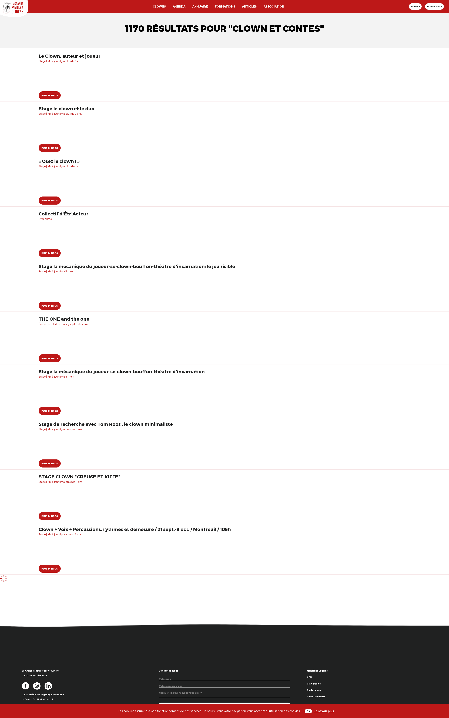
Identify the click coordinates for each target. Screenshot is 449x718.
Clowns (159, 6)
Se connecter (434, 6)
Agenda (179, 6)
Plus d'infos (49, 95)
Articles (249, 6)
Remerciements (316, 696)
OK (308, 711)
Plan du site (314, 683)
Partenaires (314, 690)
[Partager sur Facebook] (442, 689)
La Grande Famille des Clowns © (37, 699)
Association (274, 6)
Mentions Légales (317, 670)
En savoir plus (324, 711)
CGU (309, 677)
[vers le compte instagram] (39, 685)
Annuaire (200, 6)
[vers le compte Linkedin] (50, 685)
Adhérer (415, 6)
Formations (225, 6)
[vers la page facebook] (27, 685)
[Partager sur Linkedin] (442, 700)
